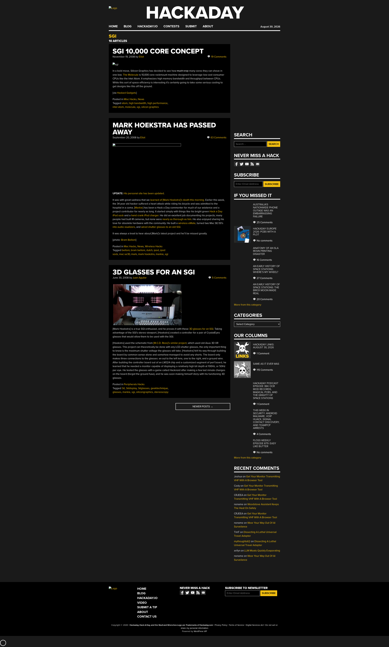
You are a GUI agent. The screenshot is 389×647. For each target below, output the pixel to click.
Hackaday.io (148, 26)
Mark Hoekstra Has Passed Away (164, 128)
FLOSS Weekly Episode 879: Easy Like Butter (264, 443)
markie (160, 254)
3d (123, 388)
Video (142, 603)
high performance (157, 103)
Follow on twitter (241, 164)
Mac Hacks (130, 246)
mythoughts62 (242, 541)
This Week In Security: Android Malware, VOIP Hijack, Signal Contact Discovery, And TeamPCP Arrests (266, 419)
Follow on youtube (247, 164)
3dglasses (144, 388)
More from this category (247, 304)
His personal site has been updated (144, 193)
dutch (149, 250)
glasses (117, 392)
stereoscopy (161, 392)
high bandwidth (137, 103)
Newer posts (203, 406)
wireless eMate (187, 223)
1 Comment (262, 353)
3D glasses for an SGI (201, 328)
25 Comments (264, 222)
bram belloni (138, 250)
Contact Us (147, 616)
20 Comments (264, 299)
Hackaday (195, 13)
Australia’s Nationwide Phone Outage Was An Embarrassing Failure (265, 210)
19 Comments (218, 56)
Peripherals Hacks (134, 384)
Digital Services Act (255, 625)
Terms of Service (236, 625)
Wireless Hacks (153, 246)
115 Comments (264, 369)
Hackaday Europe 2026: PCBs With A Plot (265, 231)
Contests (171, 26)
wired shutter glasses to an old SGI (160, 227)
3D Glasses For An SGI (154, 272)
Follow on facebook (236, 164)
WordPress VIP (200, 631)
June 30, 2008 (121, 277)
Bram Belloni (128, 239)
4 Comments (263, 434)
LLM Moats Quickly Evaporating (262, 550)
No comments (264, 240)
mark (134, 254)
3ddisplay (131, 388)
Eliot (141, 56)
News (141, 99)
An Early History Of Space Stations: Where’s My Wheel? (266, 269)
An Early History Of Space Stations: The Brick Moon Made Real (266, 289)
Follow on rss (252, 164)
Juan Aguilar (140, 277)
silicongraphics (144, 392)
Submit (191, 26)
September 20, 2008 (124, 137)
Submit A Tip (147, 607)
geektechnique (159, 388)
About (208, 26)
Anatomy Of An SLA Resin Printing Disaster (266, 251)
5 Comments (218, 277)
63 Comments (218, 137)
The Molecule (130, 74)
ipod (156, 250)
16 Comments (264, 260)
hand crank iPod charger (145, 215)
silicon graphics (150, 107)
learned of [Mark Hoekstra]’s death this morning (177, 200)
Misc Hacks (130, 99)
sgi (138, 107)
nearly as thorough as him (176, 219)
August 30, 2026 (270, 26)
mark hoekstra (146, 254)
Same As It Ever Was (266, 363)
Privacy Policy (221, 625)
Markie (139, 207)
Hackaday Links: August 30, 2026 (263, 346)
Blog (127, 26)
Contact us (257, 164)
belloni (126, 250)
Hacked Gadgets (126, 92)
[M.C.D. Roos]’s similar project (170, 343)
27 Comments (264, 278)
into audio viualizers (124, 227)
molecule (130, 107)
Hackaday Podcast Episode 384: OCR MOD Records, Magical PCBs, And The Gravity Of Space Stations (265, 391)
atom (125, 103)
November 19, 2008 (124, 56)
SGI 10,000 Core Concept (158, 51)
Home (113, 26)
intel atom (118, 107)
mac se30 (124, 254)
